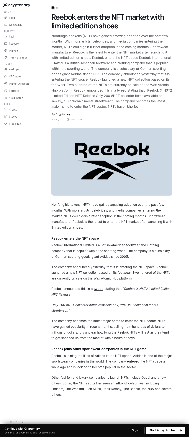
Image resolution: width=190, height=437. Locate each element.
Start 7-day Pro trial (162, 430)
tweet (98, 289)
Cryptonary (63, 114)
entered (133, 361)
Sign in (136, 430)
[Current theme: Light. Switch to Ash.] (23, 422)
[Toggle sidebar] (33, 218)
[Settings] (11, 422)
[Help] (17, 422)
